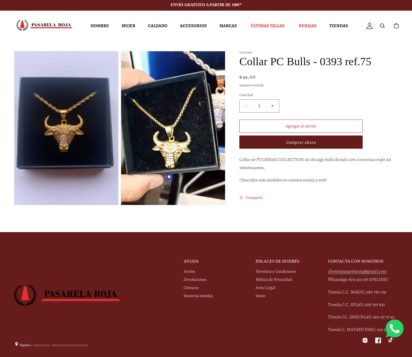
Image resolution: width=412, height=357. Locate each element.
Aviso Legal (265, 287)
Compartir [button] (254, 197)
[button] (99, 26)
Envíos (189, 271)
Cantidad (246, 94)
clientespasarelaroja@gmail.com (357, 271)
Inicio (260, 295)
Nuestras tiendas (198, 295)
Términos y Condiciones (276, 271)
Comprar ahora (301, 142)
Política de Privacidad (274, 279)
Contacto (191, 287)
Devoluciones (195, 279)
